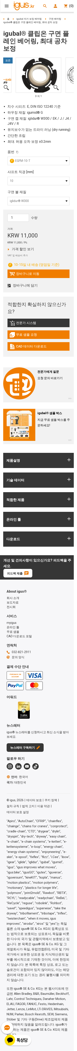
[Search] (44, 6)
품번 (10, 152)
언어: (19, 777)
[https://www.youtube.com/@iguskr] (27, 766)
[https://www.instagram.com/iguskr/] (10, 766)
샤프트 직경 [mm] (20, 172)
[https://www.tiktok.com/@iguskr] (35, 766)
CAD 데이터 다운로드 (28, 347)
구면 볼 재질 (16, 192)
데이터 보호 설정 (18, 812)
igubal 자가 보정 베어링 (29, 19)
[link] (38, 324)
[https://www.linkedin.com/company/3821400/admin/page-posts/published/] (18, 766)
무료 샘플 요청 (26, 336)
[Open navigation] (6, 6)
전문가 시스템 (32, 324)
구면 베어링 (55, 19)
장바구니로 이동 (24, 275)
